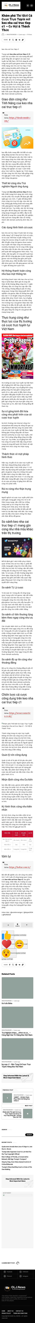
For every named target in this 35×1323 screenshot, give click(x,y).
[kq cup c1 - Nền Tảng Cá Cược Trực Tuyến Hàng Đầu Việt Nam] (17, 1049)
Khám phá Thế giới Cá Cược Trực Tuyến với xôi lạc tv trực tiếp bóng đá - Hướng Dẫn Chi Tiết (12, 1114)
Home (3, 1311)
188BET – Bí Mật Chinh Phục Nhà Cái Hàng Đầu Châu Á (22, 1099)
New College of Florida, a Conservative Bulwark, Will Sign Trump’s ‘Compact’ (15, 1158)
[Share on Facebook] (9, 39)
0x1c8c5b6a (7, 1003)
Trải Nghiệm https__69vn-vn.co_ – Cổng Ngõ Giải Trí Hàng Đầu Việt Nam (17, 1033)
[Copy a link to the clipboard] (22, 39)
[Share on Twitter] (13, 39)
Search (29, 1135)
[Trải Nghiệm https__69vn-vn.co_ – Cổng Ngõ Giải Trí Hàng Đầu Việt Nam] (17, 1017)
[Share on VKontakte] (19, 39)
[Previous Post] (7, 1098)
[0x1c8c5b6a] (17, 988)
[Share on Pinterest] (16, 39)
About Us (10, 1311)
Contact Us (19, 1311)
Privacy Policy (6, 1313)
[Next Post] (27, 1113)
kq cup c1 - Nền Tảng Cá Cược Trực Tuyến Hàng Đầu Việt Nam (16, 1065)
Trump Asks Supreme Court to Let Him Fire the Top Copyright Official (16, 1153)
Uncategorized (12, 35)
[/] (27, 5)
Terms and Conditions (20, 1313)
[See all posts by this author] (3, 34)
